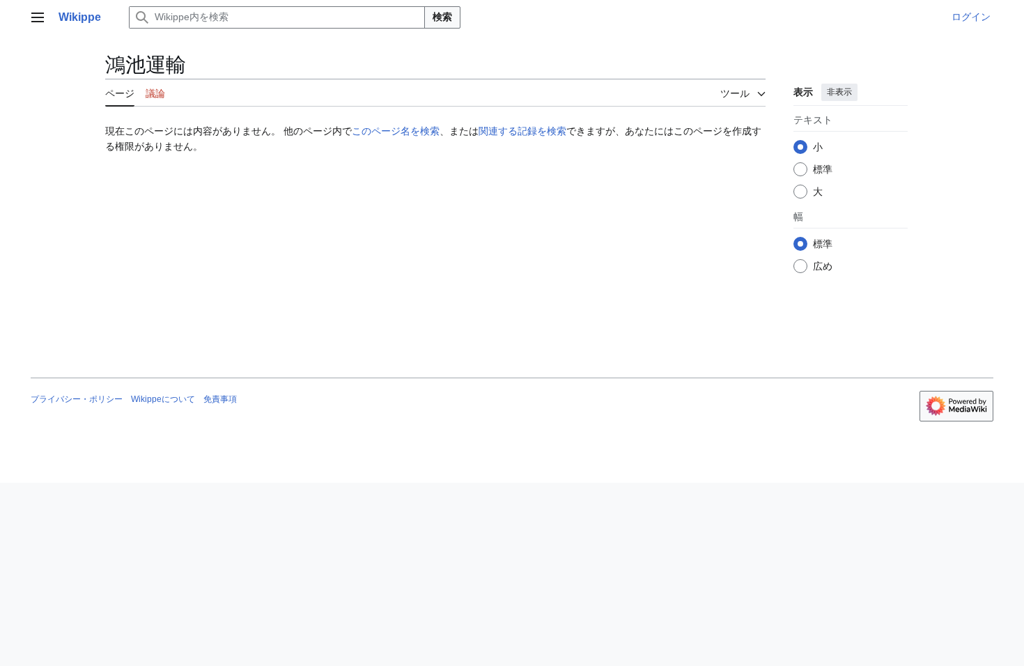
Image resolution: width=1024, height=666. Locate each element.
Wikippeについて (163, 399)
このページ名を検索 (396, 131)
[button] (37, 17)
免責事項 (220, 399)
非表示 (839, 92)
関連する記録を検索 (522, 131)
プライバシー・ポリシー (77, 399)
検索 (442, 16)
